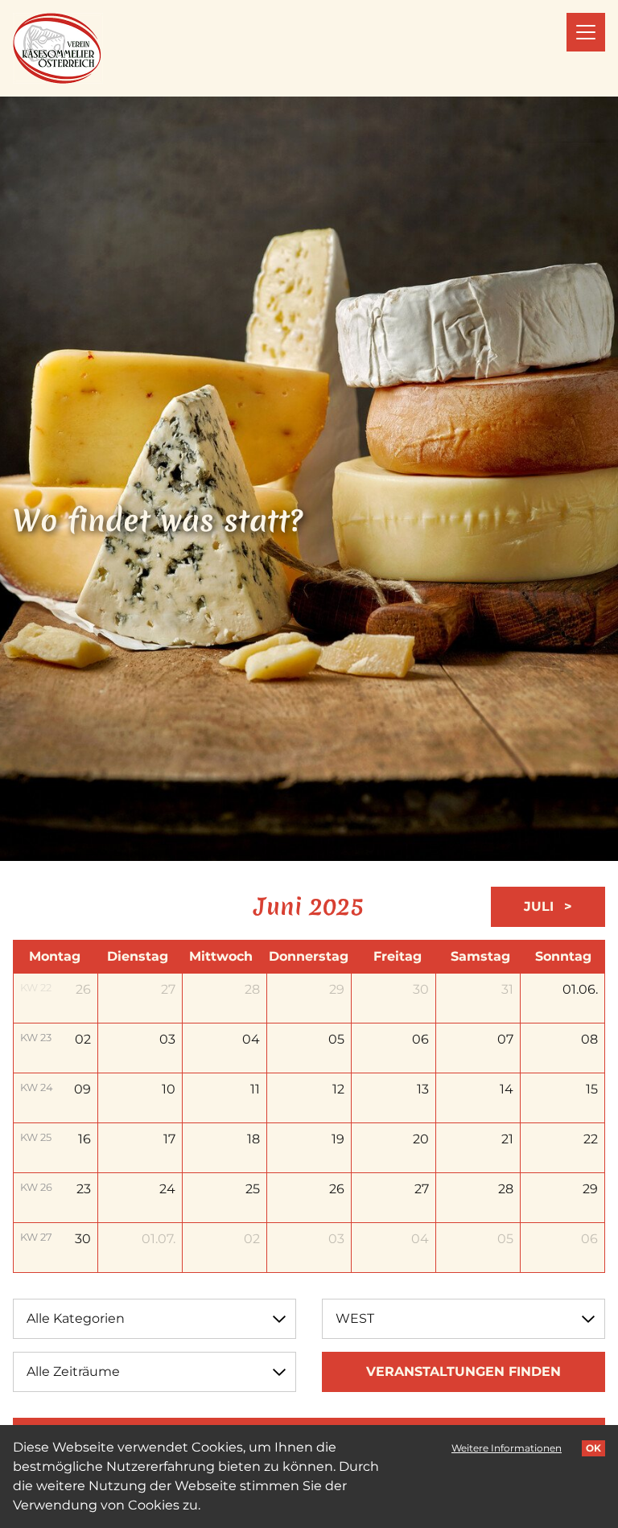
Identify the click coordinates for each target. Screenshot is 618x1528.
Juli (541, 906)
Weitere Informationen (506, 1448)
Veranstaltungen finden (463, 1371)
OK (593, 1448)
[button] (585, 32)
